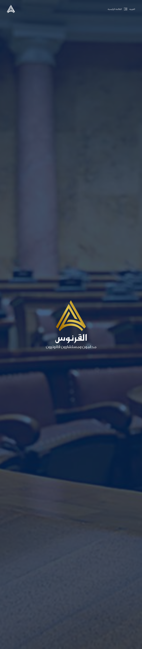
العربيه (132, 9)
